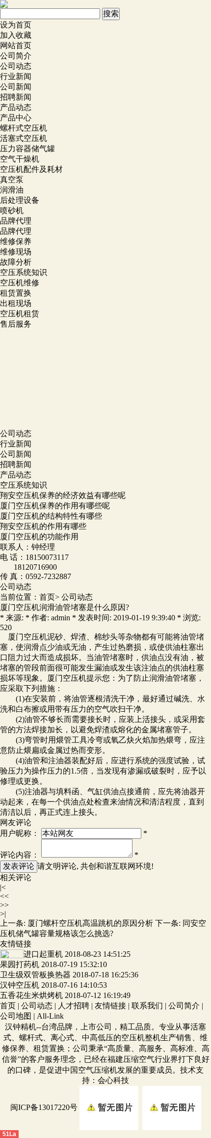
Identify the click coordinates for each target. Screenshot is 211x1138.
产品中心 (15, 117)
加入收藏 (15, 35)
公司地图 (15, 1016)
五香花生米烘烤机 (31, 995)
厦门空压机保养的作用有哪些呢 (55, 505)
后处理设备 (19, 200)
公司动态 (15, 66)
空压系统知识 (23, 272)
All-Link (50, 1016)
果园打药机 (19, 964)
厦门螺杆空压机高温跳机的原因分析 (90, 923)
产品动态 (15, 107)
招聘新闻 (15, 97)
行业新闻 (15, 76)
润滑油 (12, 190)
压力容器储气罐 (27, 148)
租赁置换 (15, 293)
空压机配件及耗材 (31, 169)
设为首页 (15, 25)
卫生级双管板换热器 (35, 975)
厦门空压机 (27, 637)
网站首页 (15, 45)
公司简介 (15, 56)
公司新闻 (15, 87)
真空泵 (12, 179)
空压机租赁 (19, 313)
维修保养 (15, 241)
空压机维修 (19, 282)
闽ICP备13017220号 (44, 1107)
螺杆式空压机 (23, 128)
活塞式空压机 (23, 138)
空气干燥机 (19, 159)
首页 (47, 597)
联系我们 (147, 1005)
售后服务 (15, 324)
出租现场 (15, 303)
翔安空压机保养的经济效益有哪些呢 (63, 495)
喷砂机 (12, 210)
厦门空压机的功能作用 (39, 536)
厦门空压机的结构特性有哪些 (51, 516)
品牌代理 (15, 221)
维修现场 (15, 252)
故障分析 (15, 262)
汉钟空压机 (19, 985)
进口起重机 (43, 954)
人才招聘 (73, 1005)
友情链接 (110, 1005)
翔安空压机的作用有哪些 (43, 526)
